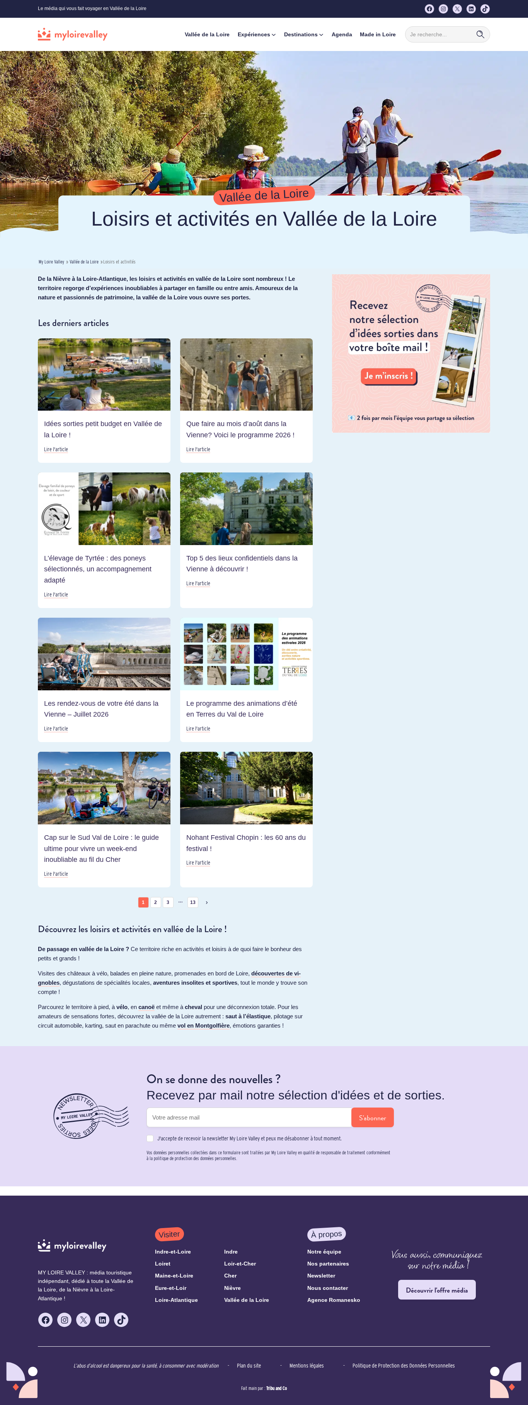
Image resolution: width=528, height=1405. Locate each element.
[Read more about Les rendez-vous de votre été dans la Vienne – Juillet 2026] (104, 680)
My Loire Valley (51, 262)
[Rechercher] (480, 34)
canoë (146, 1007)
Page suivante (207, 902)
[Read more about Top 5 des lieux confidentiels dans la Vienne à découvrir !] (246, 540)
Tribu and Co (276, 1388)
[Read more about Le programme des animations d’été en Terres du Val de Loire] (246, 680)
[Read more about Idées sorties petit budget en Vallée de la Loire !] (104, 400)
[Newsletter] (411, 430)
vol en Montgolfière (203, 1025)
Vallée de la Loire (84, 262)
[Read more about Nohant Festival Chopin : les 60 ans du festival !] (246, 819)
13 (193, 902)
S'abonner (372, 1118)
